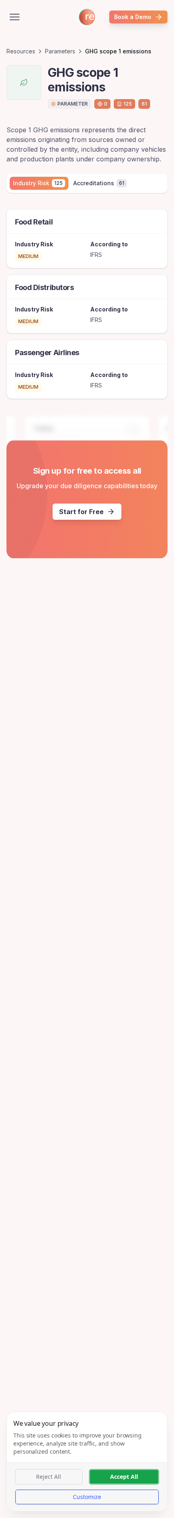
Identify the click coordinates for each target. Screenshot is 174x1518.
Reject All (48, 1476)
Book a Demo (132, 16)
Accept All (124, 1476)
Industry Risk (38, 183)
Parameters (60, 51)
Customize (87, 1497)
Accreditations (98, 183)
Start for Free (81, 512)
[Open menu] (14, 17)
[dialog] (87, 1462)
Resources (20, 51)
